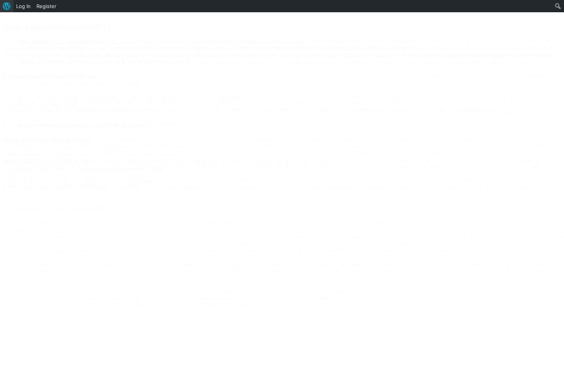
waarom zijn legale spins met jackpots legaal (71, 41)
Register (46, 6)
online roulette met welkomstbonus (60, 55)
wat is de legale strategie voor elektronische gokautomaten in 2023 (83, 169)
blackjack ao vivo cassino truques (43, 298)
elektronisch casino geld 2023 (39, 155)
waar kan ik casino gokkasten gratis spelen (54, 91)
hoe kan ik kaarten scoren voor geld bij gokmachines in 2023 (76, 183)
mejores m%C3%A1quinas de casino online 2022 (498, 250)
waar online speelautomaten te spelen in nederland (79, 48)
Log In (23, 6)
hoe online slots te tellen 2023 (39, 105)
